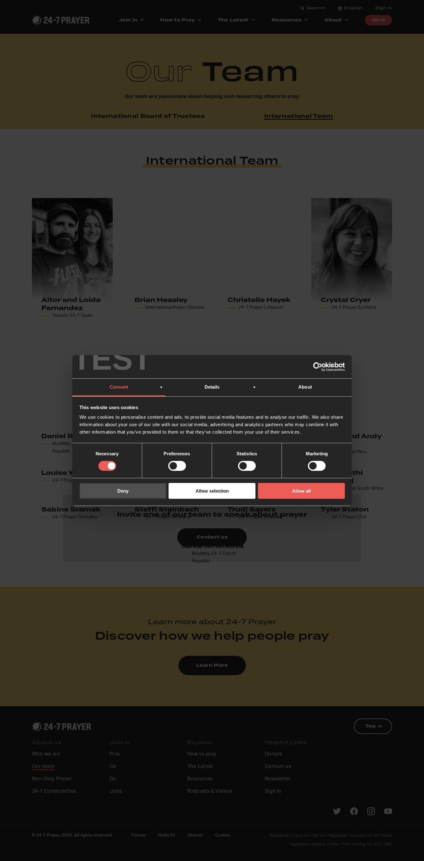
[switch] (177, 466)
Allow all (301, 491)
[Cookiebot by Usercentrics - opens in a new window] (318, 366)
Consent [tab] (119, 387)
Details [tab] (212, 387)
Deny (123, 491)
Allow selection (212, 491)
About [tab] (305, 387)
